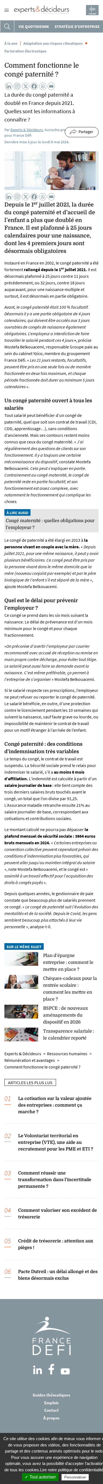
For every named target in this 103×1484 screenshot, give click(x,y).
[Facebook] (34, 86)
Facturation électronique (25, 51)
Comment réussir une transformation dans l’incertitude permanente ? (54, 1180)
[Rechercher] (7, 26)
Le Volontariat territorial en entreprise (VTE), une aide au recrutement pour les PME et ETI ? (55, 1142)
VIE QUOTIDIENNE (34, 26)
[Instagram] (17, 86)
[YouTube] (65, 1371)
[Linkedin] (8, 86)
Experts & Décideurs (26, 129)
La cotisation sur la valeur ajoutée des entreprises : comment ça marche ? (54, 1105)
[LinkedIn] (37, 1370)
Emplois (51, 1402)
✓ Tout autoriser (40, 1477)
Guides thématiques (51, 1395)
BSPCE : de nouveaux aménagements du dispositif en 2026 (65, 1015)
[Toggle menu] (6, 10)
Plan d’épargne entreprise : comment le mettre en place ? (68, 962)
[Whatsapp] (42, 86)
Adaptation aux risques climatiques (53, 43)
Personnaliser (75, 1477)
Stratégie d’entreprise (77, 26)
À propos (51, 1417)
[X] (25, 86)
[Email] (51, 86)
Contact (51, 1410)
